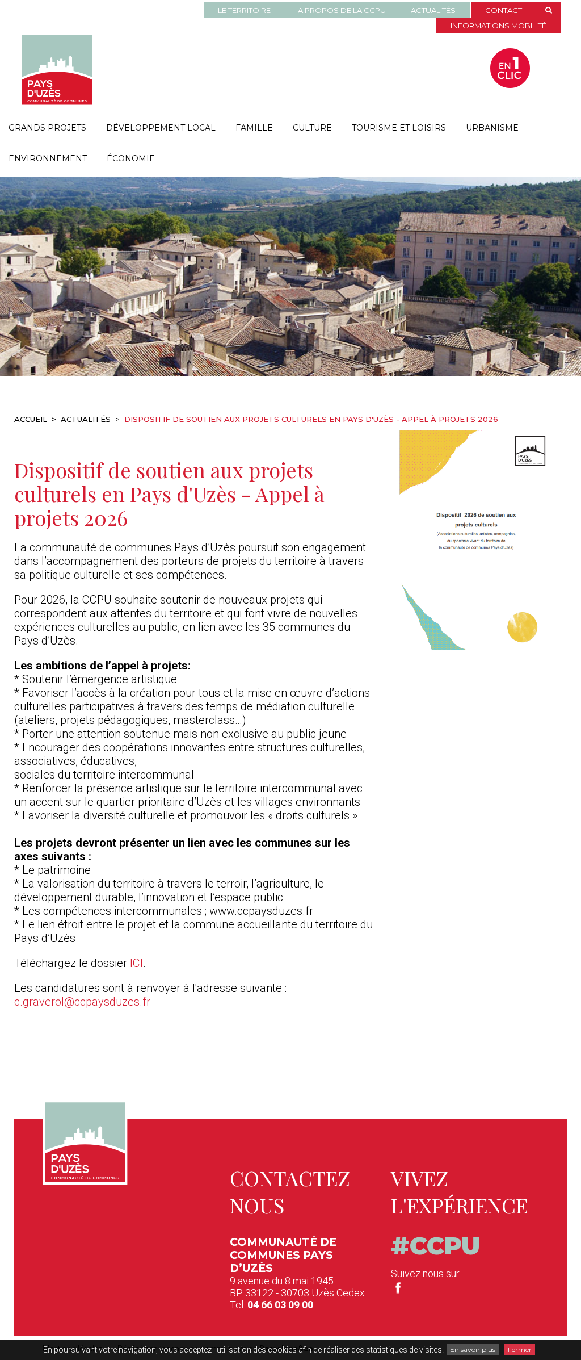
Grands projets (47, 128)
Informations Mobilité (498, 25)
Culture (312, 128)
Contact (503, 10)
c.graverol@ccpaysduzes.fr (82, 1002)
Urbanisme (492, 128)
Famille (254, 128)
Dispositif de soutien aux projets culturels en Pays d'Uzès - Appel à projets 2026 (169, 493)
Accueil (30, 419)
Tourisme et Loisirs (399, 128)
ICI (136, 963)
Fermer (520, 1349)
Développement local (161, 128)
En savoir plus (472, 1349)
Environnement (48, 158)
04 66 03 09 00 (280, 1305)
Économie (131, 158)
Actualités (433, 10)
